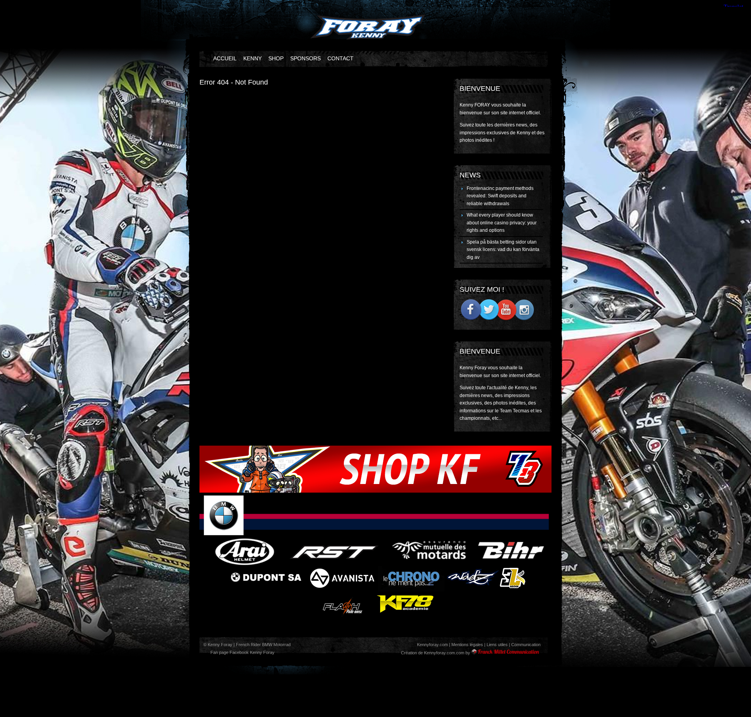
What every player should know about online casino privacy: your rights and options (502, 222)
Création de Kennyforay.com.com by (435, 652)
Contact (340, 58)
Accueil (225, 58)
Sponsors (305, 58)
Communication (526, 644)
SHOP (276, 58)
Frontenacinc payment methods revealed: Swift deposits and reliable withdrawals (500, 196)
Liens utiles (497, 644)
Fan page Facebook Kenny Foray (242, 652)
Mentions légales (467, 644)
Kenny (252, 58)
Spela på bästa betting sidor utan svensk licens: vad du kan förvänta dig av (503, 249)
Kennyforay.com (432, 644)
